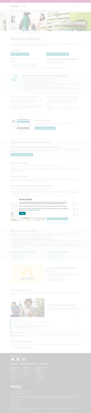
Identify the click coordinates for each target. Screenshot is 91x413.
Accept (22, 213)
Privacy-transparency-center (33, 210)
